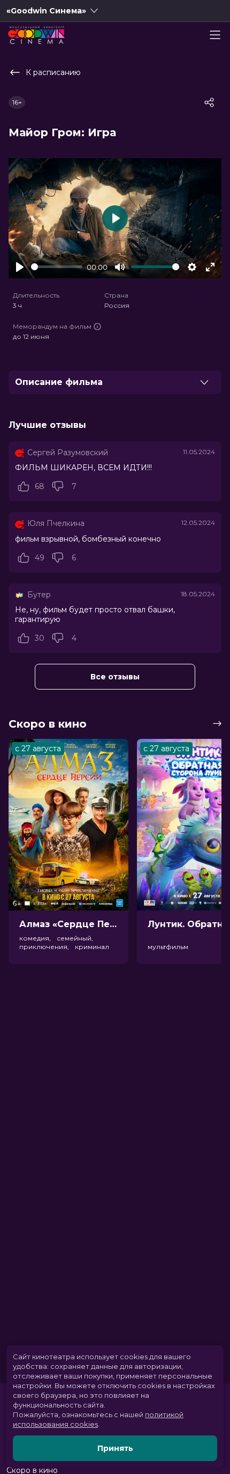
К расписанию (53, 72)
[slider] (56, 267)
